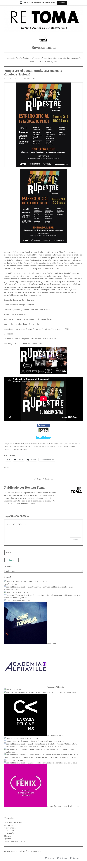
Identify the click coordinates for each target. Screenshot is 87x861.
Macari (16, 447)
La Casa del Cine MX (56, 735)
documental (54, 444)
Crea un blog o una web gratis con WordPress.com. (24, 851)
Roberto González (57, 447)
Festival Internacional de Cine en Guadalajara (39, 750)
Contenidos (9, 825)
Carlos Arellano (31, 444)
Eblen (62, 444)
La (12, 447)
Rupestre (24, 450)
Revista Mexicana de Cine (15, 841)
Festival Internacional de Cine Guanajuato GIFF (38, 588)
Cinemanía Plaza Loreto (36, 581)
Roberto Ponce (70, 447)
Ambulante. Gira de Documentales (50, 741)
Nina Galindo (33, 447)
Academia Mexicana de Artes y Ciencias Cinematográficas (43, 596)
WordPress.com (10, 584)
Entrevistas (9, 830)
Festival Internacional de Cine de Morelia (59, 763)
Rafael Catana (44, 447)
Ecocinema (20, 760)
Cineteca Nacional (30, 738)
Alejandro (8, 444)
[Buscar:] (41, 552)
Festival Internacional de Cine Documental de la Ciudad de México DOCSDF (40, 745)
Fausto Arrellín (74, 444)
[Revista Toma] (43, 18)
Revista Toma (43, 47)
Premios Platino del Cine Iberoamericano (58, 692)
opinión (7, 838)
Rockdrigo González (12, 450)
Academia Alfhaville (55, 687)
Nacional (24, 447)
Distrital (17, 689)
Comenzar (62, 2)
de (47, 444)
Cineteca (42, 444)
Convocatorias (10, 828)
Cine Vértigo (22, 592)
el (67, 444)
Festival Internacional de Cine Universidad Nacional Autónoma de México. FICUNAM (40, 757)
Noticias (35, 79)
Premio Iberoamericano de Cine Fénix (63, 806)
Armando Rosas (19, 444)
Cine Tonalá (52, 643)
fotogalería (9, 833)
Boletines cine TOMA (13, 822)
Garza (7, 447)
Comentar (75, 539)
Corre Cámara (24, 600)
